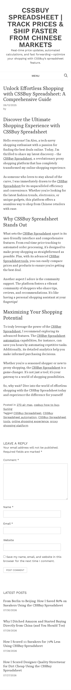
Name (8, 507)
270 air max (24, 404)
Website (8, 540)
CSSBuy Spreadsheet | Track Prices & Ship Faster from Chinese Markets (35, 27)
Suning (7, 409)
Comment (11, 460)
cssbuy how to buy (46, 404)
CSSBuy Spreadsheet (17, 158)
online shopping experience (30, 421)
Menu (35, 75)
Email (8, 523)
